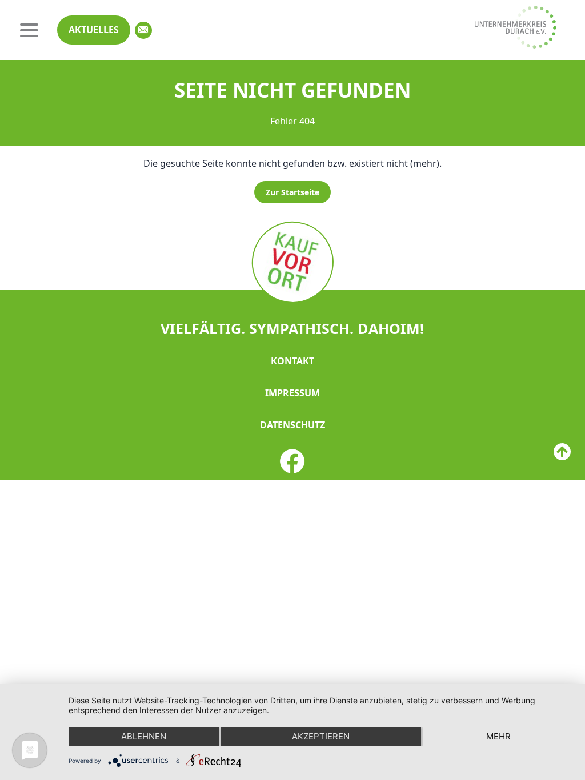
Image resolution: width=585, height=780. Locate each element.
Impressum (292, 393)
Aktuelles (94, 29)
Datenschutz (292, 425)
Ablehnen (143, 736)
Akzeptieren (321, 736)
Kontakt (292, 361)
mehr (498, 736)
